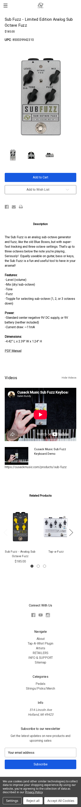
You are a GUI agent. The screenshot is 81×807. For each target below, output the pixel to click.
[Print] (21, 207)
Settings (12, 801)
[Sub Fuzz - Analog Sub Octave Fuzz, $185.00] (20, 526)
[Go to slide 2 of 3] (38, 566)
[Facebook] (7, 207)
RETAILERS (40, 653)
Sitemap (40, 662)
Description (40, 224)
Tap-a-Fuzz (56, 551)
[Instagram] (48, 615)
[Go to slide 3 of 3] (44, 566)
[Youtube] (41, 615)
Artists (40, 648)
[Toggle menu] (5, 5)
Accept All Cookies (60, 801)
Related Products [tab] (40, 495)
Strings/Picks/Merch (40, 688)
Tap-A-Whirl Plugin (40, 643)
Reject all (33, 801)
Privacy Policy (33, 792)
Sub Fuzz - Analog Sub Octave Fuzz (20, 554)
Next (71, 532)
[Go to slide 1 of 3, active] (31, 566)
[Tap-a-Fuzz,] (56, 526)
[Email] (14, 207)
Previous (5, 532)
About (41, 639)
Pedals (40, 684)
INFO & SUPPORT (40, 658)
